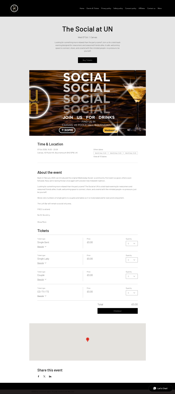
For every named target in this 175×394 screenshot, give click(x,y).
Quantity (129, 239)
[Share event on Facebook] (38, 376)
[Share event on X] (44, 376)
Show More (41, 222)
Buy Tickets (87, 60)
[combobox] (132, 243)
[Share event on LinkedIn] (50, 376)
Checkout (118, 311)
